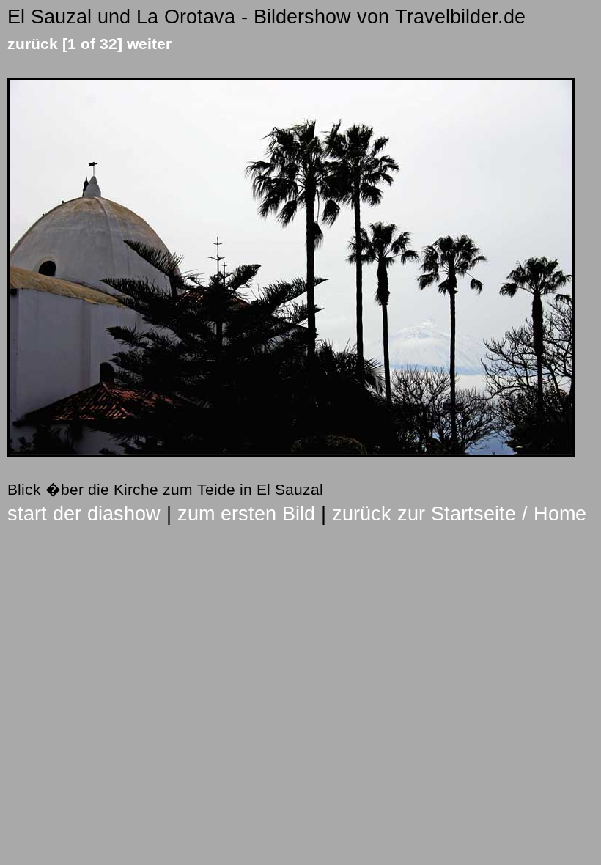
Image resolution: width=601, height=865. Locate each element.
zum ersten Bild (246, 514)
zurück (32, 43)
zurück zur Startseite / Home (459, 514)
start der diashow (84, 514)
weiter (149, 43)
